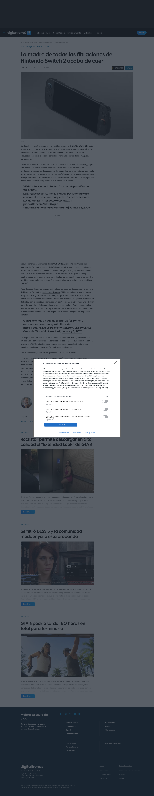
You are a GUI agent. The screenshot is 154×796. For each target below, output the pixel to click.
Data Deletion (64, 432)
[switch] (105, 401)
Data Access (77, 432)
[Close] (116, 363)
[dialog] (77, 398)
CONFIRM (61, 425)
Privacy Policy (90, 432)
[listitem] (77, 396)
